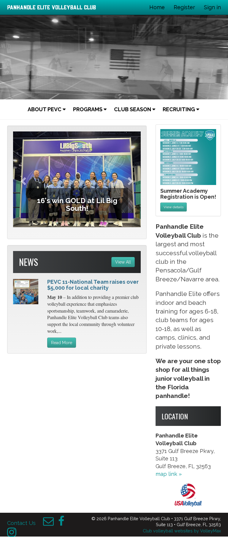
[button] (22, 179)
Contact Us (21, 523)
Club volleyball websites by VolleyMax (182, 530)
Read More (61, 342)
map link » (169, 474)
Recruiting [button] (179, 109)
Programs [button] (88, 109)
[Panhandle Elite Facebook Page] (61, 523)
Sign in (212, 7)
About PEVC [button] (45, 109)
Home (157, 7)
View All (123, 262)
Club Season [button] (133, 109)
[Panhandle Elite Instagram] (11, 534)
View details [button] (173, 207)
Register (184, 7)
